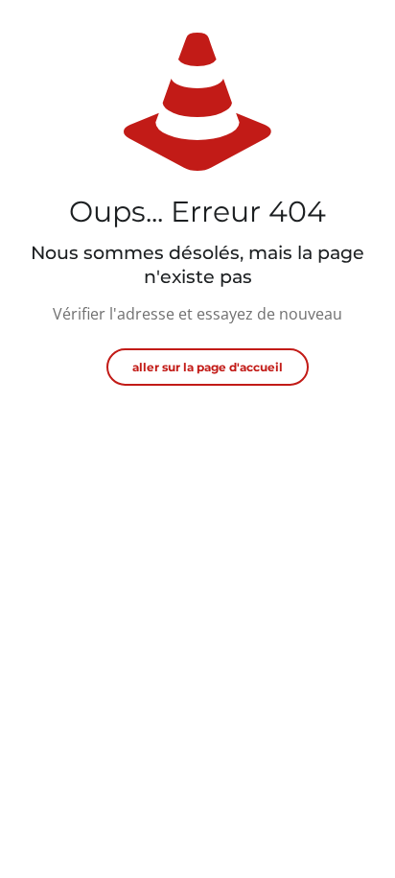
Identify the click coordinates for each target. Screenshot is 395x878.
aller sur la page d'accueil (207, 367)
